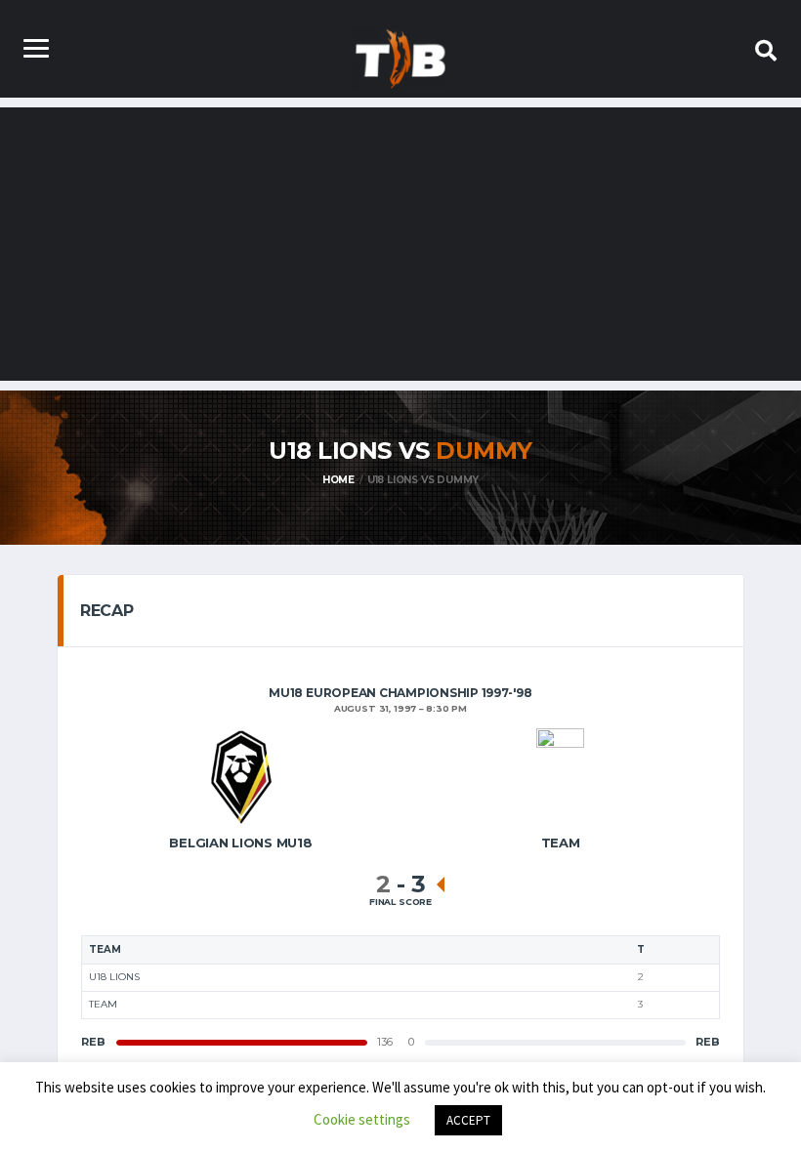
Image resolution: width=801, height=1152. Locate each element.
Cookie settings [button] (362, 1119)
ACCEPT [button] (468, 1120)
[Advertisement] (400, 244)
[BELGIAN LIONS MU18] (241, 775)
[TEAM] (560, 775)
